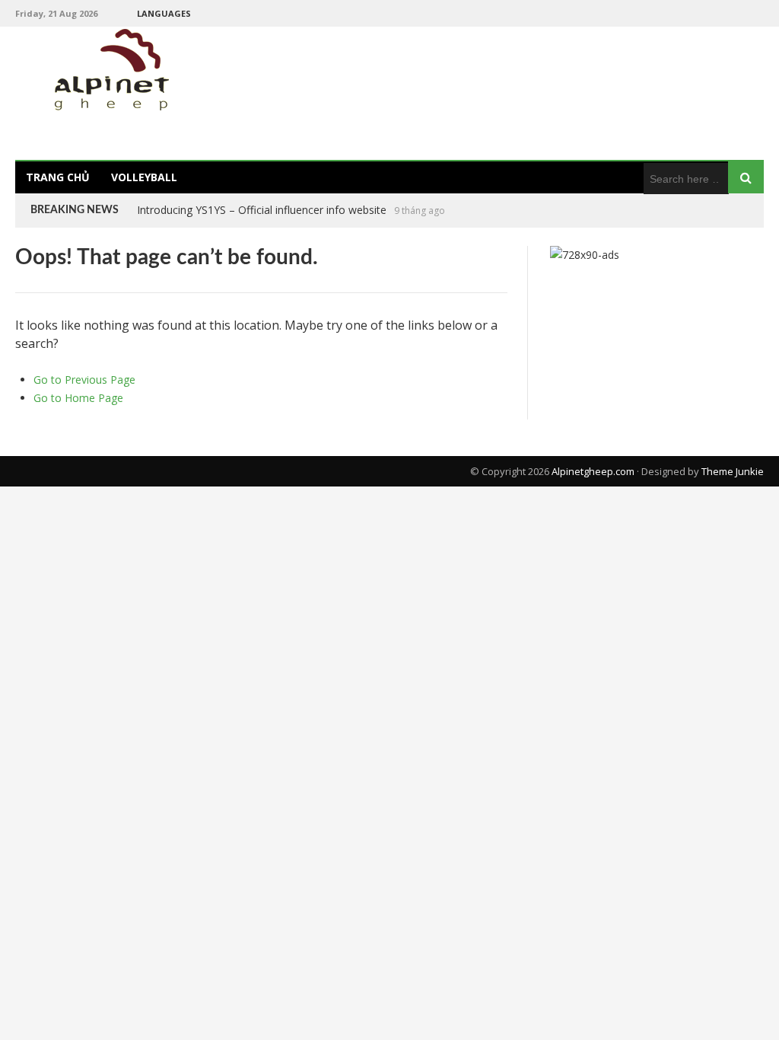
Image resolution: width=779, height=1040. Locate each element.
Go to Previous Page (84, 379)
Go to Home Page (78, 398)
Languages (164, 13)
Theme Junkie (732, 471)
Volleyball (144, 177)
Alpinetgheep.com (593, 471)
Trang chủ (58, 177)
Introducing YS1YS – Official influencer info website (261, 210)
